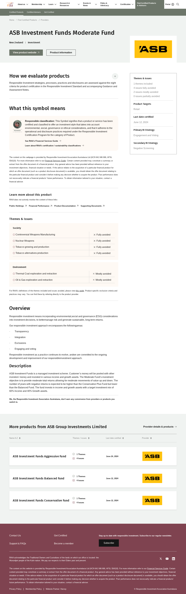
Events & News (87, 4)
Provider (145, 438)
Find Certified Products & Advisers (146, 4)
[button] (23, 4)
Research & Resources (65, 4)
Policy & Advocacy (104, 4)
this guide (80, 291)
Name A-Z (13, 438)
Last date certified (113, 438)
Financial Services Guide (55, 161)
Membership (37, 4)
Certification (125, 4)
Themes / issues (80, 438)
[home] (10, 4)
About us (21, 4)
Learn (51, 4)
